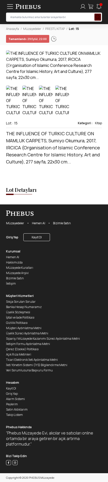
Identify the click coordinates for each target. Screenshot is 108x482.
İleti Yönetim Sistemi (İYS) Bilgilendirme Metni (36, 365)
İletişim (11, 283)
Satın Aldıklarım (17, 409)
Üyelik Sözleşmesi (18, 312)
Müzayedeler (32, 29)
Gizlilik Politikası (17, 323)
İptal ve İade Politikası (20, 317)
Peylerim (12, 404)
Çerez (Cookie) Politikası (22, 349)
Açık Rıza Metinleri (18, 354)
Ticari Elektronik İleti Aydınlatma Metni (32, 360)
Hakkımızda (14, 262)
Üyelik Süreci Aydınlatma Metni (27, 333)
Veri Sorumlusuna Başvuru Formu (29, 370)
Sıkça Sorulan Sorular (21, 301)
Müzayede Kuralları (19, 268)
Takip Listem (14, 415)
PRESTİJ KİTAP (55, 29)
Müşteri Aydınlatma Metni (23, 328)
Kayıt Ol (37, 237)
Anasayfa (12, 29)
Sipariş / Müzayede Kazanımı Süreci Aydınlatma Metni (43, 338)
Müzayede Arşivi (17, 273)
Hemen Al (38, 223)
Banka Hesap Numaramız (24, 307)
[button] (98, 65)
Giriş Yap (12, 237)
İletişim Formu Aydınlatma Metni (28, 344)
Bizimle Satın (62, 223)
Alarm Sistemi (15, 399)
